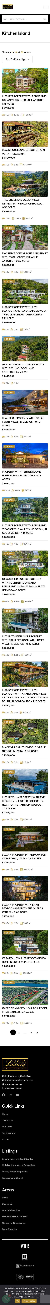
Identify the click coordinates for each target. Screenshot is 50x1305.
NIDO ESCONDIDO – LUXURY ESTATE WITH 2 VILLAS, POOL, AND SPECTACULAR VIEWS (23, 368)
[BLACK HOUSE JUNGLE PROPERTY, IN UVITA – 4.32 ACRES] (25, 134)
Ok (17, 1301)
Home (5, 1114)
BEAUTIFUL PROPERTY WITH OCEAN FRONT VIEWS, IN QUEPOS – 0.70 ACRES (23, 421)
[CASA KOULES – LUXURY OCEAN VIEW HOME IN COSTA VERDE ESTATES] (25, 942)
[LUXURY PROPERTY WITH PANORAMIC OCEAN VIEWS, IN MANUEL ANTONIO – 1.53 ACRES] (25, 80)
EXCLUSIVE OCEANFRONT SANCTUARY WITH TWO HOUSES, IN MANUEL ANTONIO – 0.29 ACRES (25, 257)
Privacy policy (29, 1301)
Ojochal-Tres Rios (11, 1210)
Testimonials (8, 1132)
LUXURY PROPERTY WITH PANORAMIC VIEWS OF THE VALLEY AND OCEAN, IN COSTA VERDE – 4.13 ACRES (24, 529)
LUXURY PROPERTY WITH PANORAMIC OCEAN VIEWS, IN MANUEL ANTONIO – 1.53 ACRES (24, 100)
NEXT (37, 1032)
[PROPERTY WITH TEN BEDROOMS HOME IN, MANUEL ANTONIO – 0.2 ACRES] (25, 455)
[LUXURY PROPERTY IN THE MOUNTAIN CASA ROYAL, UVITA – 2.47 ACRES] (25, 838)
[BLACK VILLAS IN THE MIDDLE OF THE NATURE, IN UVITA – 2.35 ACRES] (25, 731)
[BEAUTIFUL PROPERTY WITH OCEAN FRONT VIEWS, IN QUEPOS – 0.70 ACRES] (25, 402)
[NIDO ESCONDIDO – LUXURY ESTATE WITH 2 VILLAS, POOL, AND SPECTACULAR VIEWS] (25, 348)
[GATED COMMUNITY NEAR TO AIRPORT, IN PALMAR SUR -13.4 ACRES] (25, 992)
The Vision (7, 1120)
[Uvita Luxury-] (7, 7)
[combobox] (17, 59)
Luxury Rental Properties (14, 1171)
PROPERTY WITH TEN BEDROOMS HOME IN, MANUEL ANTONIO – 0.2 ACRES (21, 475)
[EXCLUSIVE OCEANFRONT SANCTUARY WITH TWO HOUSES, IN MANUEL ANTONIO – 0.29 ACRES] (25, 237)
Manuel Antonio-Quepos (14, 1216)
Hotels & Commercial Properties (18, 1165)
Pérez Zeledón (9, 1229)
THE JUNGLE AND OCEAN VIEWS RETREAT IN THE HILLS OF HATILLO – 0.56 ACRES (23, 203)
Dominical (7, 1203)
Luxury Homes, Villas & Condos (17, 1159)
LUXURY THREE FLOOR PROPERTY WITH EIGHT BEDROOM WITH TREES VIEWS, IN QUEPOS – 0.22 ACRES (23, 640)
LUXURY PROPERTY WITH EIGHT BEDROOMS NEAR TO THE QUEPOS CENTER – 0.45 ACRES (22, 908)
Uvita (5, 1197)
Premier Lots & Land (12, 1177)
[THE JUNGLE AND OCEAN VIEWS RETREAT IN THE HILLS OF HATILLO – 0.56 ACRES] (25, 183)
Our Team (7, 1126)
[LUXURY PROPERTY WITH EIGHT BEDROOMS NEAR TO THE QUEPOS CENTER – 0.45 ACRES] (25, 888)
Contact (6, 1139)
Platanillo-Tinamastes (13, 1223)
